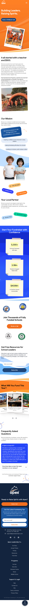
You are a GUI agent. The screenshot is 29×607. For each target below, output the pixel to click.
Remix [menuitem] (14, 572)
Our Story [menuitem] (14, 545)
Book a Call (14, 326)
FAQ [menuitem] (14, 588)
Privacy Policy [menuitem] (14, 593)
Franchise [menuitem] (14, 555)
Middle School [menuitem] (14, 574)
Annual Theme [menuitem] (14, 548)
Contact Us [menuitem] (14, 585)
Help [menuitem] (14, 583)
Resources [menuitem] (14, 553)
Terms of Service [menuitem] (14, 590)
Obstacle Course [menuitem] (14, 569)
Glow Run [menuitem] (14, 567)
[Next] (16, 418)
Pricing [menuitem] (14, 550)
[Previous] (13, 418)
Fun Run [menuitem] (14, 564)
